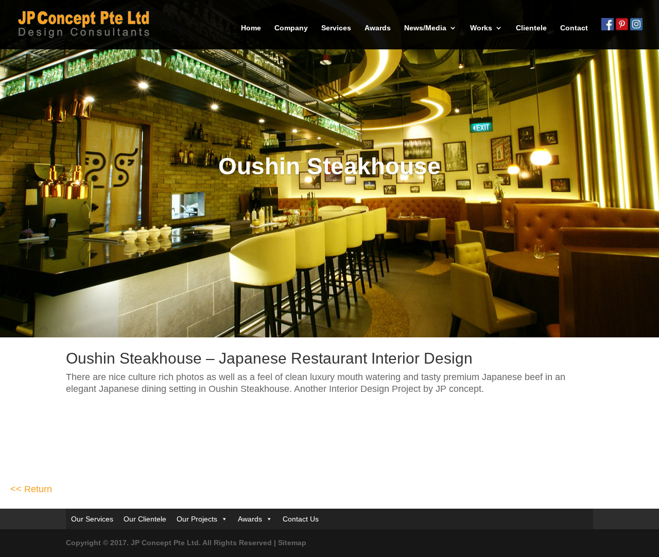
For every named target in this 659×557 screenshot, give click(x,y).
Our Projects (197, 519)
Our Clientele (145, 519)
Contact (574, 28)
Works (481, 28)
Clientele (531, 28)
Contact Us (301, 519)
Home (251, 28)
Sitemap (292, 542)
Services (336, 28)
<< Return (31, 489)
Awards (378, 28)
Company (291, 28)
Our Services (92, 519)
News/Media (425, 28)
